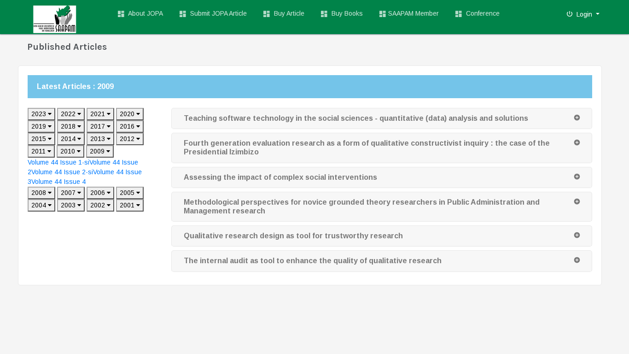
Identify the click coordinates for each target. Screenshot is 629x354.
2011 (39, 151)
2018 (69, 126)
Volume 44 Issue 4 (58, 181)
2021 (98, 114)
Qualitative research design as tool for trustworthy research (293, 236)
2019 (39, 126)
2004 (39, 205)
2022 (69, 114)
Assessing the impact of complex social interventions (280, 177)
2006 (98, 192)
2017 (98, 126)
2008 (39, 192)
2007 (69, 192)
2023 (39, 114)
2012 (128, 138)
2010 (68, 151)
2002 (98, 205)
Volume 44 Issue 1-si (58, 162)
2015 (39, 138)
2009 (98, 151)
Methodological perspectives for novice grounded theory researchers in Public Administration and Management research (362, 206)
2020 (128, 114)
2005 (128, 192)
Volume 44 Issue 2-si (62, 172)
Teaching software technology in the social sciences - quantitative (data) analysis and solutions (356, 118)
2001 (128, 205)
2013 (98, 138)
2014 (69, 138)
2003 (69, 205)
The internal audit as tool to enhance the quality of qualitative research (313, 261)
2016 (128, 126)
